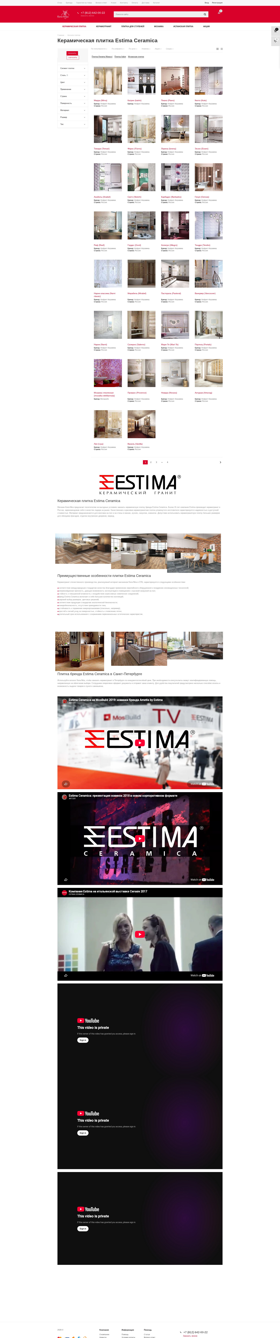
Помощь (148, 1330)
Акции (206, 26)
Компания (104, 1330)
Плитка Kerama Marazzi (102, 57)
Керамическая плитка (74, 26)
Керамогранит (103, 26)
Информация (128, 1330)
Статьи (147, 1334)
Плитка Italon (120, 57)
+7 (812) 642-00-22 (93, 12)
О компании (104, 1334)
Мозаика (158, 26)
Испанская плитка (183, 26)
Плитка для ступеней (132, 26)
